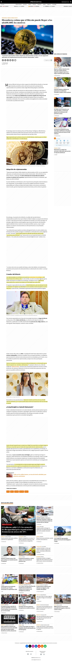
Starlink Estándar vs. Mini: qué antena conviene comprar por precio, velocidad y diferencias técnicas (43, 550)
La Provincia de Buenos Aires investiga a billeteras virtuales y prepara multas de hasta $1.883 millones (62, 131)
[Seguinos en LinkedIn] (36, 646)
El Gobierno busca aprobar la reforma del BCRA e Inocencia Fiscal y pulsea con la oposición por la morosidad (9, 608)
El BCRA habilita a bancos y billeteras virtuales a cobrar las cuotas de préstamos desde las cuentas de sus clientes (44, 520)
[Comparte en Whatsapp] (8, 60)
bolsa (8, 491)
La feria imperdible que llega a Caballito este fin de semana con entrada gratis (27, 628)
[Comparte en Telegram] (13, 60)
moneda (16, 491)
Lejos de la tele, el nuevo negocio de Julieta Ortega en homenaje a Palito (44, 598)
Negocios (49, 4)
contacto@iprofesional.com (36, 659)
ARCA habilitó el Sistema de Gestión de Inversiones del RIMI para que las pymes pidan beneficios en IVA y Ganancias (9, 629)
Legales (44, 4)
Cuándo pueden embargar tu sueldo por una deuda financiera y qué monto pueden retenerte (44, 529)
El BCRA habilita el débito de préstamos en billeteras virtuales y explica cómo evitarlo (62, 91)
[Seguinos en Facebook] (26, 646)
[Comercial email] (41, 654)
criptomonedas (15, 366)
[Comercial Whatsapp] (44, 654)
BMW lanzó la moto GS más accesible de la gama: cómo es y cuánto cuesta (62, 608)
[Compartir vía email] (15, 60)
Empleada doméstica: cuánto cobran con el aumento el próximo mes (26, 560)
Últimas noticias (18, 4)
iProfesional (4, 17)
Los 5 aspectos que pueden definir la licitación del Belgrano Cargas (62, 540)
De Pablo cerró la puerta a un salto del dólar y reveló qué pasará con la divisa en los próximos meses (61, 111)
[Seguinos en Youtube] (39, 646)
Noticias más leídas (7, 503)
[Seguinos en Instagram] (33, 646)
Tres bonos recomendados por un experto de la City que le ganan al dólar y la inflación (44, 608)
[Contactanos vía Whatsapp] (31, 654)
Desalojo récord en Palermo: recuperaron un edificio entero (27, 607)
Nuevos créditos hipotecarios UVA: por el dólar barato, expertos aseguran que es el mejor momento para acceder (61, 71)
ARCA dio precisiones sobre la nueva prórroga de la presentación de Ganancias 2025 (44, 618)
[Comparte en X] (5, 60)
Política (29, 4)
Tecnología (54, 4)
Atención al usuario (29, 651)
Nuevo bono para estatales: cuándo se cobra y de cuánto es (44, 538)
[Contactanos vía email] (28, 654)
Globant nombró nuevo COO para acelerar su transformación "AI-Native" (9, 560)
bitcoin (26, 491)
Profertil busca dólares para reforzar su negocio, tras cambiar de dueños (43, 588)
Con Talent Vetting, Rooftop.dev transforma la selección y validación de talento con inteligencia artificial (27, 588)
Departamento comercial (42, 652)
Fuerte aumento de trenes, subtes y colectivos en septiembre (9, 538)
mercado (21, 491)
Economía (25, 4)
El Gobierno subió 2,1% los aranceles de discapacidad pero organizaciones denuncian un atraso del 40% (17, 529)
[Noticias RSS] (42, 646)
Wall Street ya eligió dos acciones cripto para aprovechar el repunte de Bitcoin (62, 151)
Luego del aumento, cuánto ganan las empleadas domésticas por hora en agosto (44, 628)
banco (12, 491)
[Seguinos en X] (30, 646)
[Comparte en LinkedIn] (10, 60)
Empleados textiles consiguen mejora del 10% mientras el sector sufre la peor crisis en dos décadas (44, 560)
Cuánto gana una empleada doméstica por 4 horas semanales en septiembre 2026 (9, 588)
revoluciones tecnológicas (36, 277)
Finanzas (34, 4)
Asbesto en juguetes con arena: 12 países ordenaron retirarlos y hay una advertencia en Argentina (27, 539)
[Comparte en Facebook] (3, 60)
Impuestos (39, 4)
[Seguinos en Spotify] (45, 646)
